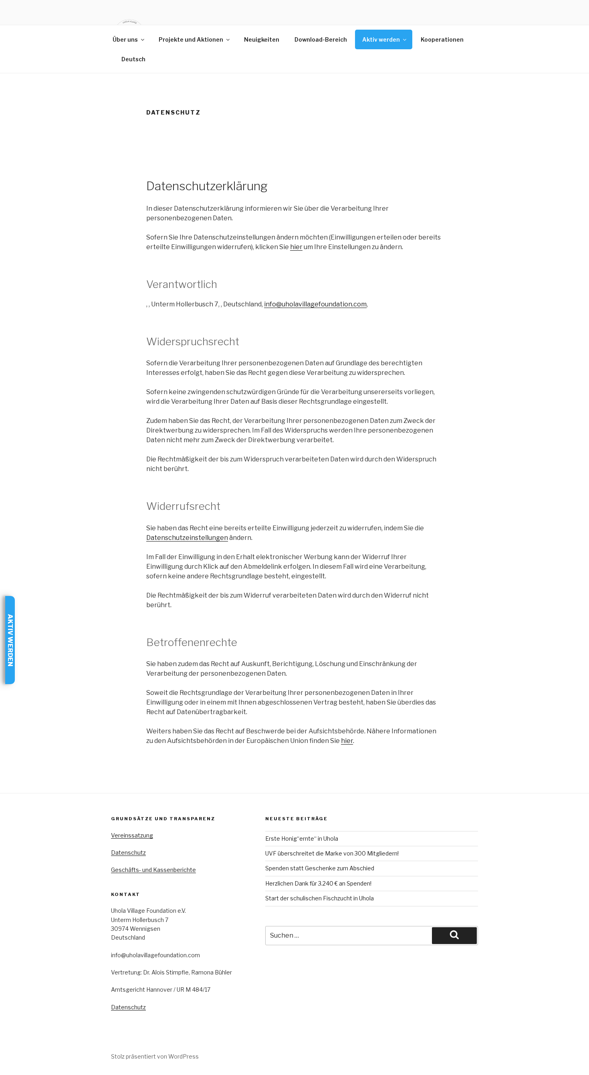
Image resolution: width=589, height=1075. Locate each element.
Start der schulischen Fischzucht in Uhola (319, 898)
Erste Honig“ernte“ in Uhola (301, 838)
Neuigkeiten (261, 39)
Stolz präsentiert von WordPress (155, 1056)
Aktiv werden (381, 39)
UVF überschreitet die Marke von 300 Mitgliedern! (332, 853)
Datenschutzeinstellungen (187, 538)
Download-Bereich (320, 39)
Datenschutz (128, 852)
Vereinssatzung (132, 835)
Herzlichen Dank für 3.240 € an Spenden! (318, 883)
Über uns (125, 39)
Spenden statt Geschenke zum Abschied (319, 868)
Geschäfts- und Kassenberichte (153, 869)
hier (296, 247)
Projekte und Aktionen (191, 39)
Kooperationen (442, 39)
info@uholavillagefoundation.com (315, 304)
